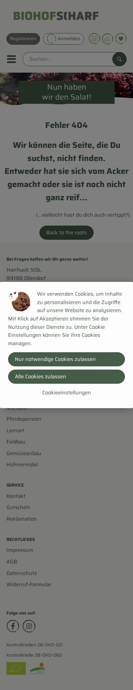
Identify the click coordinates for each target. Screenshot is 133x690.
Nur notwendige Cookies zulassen (55, 359)
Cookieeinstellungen (66, 393)
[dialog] (66, 345)
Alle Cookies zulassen (40, 376)
